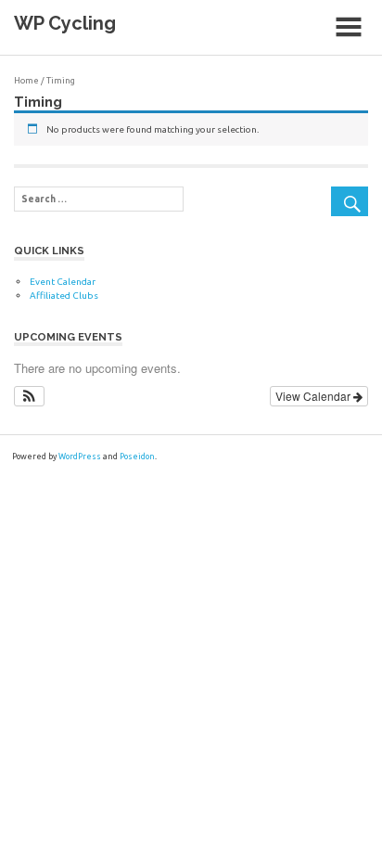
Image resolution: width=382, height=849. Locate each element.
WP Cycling (65, 23)
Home (26, 80)
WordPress (79, 456)
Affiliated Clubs (64, 295)
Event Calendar (63, 282)
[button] (29, 396)
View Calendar (314, 396)
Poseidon (137, 456)
